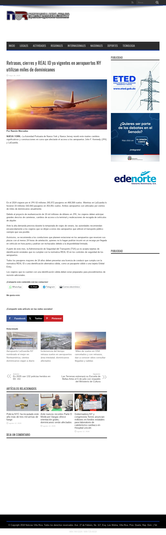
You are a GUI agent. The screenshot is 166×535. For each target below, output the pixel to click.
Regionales (57, 46)
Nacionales (96, 46)
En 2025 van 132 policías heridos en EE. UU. (31, 376)
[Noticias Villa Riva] (38, 18)
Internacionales (77, 46)
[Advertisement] (101, 30)
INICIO (12, 46)
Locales (24, 46)
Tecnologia (129, 46)
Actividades (39, 46)
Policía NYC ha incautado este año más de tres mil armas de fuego (22, 417)
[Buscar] (157, 2)
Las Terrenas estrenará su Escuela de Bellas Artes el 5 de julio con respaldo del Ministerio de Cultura (81, 378)
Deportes (112, 46)
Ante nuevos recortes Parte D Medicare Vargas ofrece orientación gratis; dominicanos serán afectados (56, 418)
